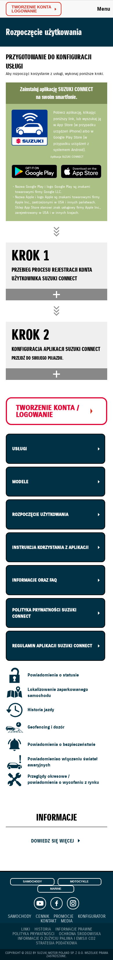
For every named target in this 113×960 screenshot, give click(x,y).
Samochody (32, 881)
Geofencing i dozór (46, 727)
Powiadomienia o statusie (53, 675)
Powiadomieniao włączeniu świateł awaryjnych (63, 761)
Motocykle (79, 881)
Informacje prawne (73, 929)
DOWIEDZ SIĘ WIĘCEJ (52, 841)
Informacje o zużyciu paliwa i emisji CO (57, 939)
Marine (55, 888)
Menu (103, 9)
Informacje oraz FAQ (34, 580)
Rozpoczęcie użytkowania (40, 514)
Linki (25, 929)
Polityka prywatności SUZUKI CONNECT (44, 613)
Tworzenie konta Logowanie (31, 9)
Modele (20, 481)
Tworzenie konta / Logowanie (47, 411)
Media (66, 921)
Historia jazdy (41, 709)
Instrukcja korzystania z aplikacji (50, 547)
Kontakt (49, 921)
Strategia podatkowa (56, 943)
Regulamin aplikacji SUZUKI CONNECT (52, 645)
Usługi (19, 448)
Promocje (64, 916)
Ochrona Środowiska (80, 934)
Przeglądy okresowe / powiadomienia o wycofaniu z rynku (63, 779)
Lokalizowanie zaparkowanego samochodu (58, 692)
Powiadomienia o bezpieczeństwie (61, 744)
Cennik (42, 916)
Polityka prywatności (33, 934)
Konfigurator (91, 916)
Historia (42, 929)
